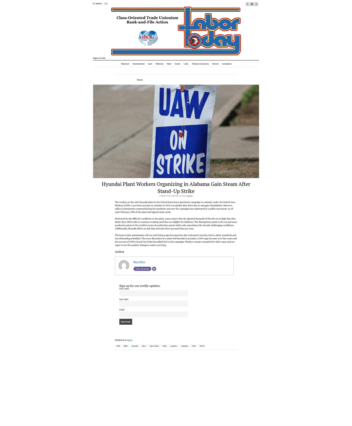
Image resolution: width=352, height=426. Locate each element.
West (169, 63)
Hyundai (135, 346)
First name (124, 288)
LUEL (106, 4)
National (125, 63)
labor (144, 346)
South (177, 63)
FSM (118, 346)
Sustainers (227, 63)
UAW (194, 346)
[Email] (154, 269)
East (150, 63)
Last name (124, 299)
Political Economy (200, 63)
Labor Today (154, 346)
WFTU (202, 346)
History (215, 63)
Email (121, 309)
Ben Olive (139, 262)
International (138, 63)
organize (174, 346)
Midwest (159, 63)
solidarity (184, 346)
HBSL (126, 346)
